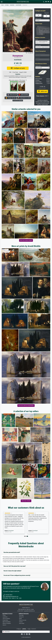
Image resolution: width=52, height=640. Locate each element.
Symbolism (12, 5)
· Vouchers (21, 621)
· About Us (4, 625)
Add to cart (43, 91)
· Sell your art (21, 617)
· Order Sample (21, 623)
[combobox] (42, 20)
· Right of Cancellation (6, 621)
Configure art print (19, 68)
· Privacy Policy (5, 620)
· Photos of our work (22, 620)
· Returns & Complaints (6, 623)
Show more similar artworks (26, 240)
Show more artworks (26, 500)
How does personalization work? (12, 552)
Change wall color (11, 98)
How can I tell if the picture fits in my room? (15, 566)
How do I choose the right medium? (12, 571)
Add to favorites (24, 94)
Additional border (38, 18)
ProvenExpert (11, 530)
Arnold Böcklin (18, 5)
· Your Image (21, 615)
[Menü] (1, 1)
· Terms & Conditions (6, 618)
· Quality (20, 618)
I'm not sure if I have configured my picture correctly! (17, 575)
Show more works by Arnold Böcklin (26, 405)
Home (2, 5)
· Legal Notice (4, 617)
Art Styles (7, 5)
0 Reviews (20, 100)
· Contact (4, 615)
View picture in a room (24, 98)
